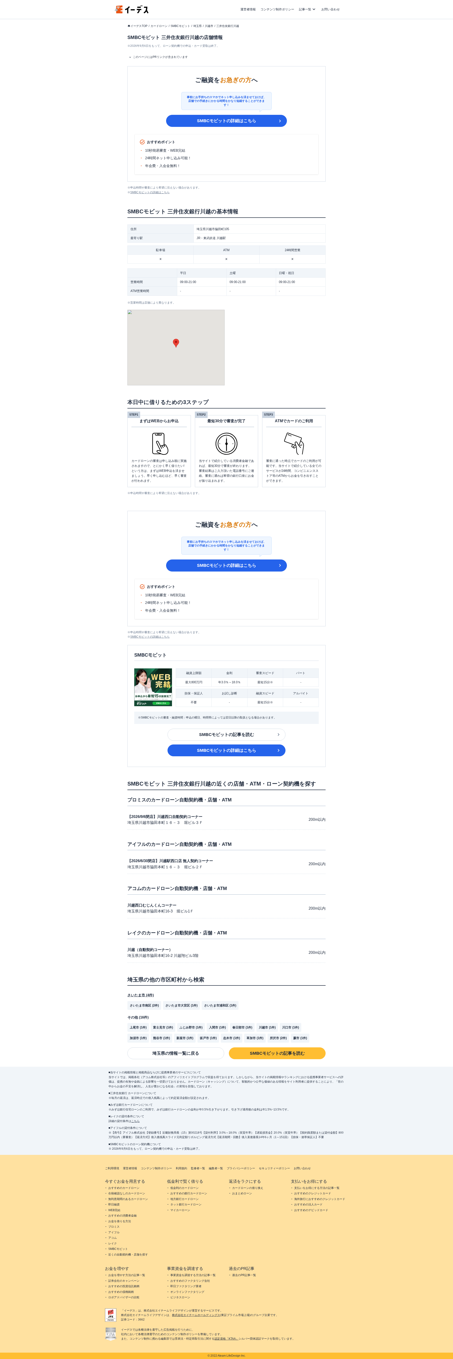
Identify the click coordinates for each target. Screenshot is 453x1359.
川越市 (209, 26)
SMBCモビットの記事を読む (226, 734)
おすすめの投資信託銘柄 (123, 1286)
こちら (135, 1121)
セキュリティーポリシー (274, 1168)
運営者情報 (248, 9)
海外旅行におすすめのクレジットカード (319, 1199)
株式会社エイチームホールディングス (196, 1315)
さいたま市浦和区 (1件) (220, 1005)
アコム (112, 1237)
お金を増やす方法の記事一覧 (126, 1275)
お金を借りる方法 (119, 1221)
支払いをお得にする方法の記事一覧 (317, 1188)
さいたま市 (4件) (140, 995)
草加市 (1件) (255, 1038)
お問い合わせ (330, 9)
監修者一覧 (198, 1168)
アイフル (114, 1232)
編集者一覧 (216, 1168)
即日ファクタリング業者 (185, 1286)
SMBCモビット (180, 26)
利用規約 (181, 1168)
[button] (176, 343)
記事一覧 (305, 9)
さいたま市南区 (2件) (144, 1005)
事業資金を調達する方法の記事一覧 (193, 1275)
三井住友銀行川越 (227, 26)
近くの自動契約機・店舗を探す (128, 1254)
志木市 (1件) (231, 1038)
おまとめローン (242, 1193)
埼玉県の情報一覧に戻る (175, 1053)
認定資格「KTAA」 (226, 1338)
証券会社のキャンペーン (123, 1280)
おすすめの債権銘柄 (121, 1292)
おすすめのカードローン (123, 1188)
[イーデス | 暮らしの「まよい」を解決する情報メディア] (132, 12)
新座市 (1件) (184, 1038)
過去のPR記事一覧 (244, 1275)
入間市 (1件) (217, 1027)
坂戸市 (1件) (208, 1038)
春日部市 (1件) (242, 1027)
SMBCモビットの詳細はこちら (226, 120)
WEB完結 (114, 1210)
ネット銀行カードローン (185, 1204)
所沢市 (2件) (278, 1038)
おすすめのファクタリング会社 (190, 1280)
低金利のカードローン (184, 1188)
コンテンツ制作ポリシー (277, 9)
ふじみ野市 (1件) (191, 1027)
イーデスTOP (138, 26)
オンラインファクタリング (187, 1292)
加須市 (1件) (138, 1038)
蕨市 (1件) (300, 1038)
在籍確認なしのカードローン (126, 1193)
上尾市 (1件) (138, 1027)
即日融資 (114, 1204)
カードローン (159, 26)
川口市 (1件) (290, 1027)
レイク (112, 1243)
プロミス (114, 1226)
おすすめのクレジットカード (312, 1193)
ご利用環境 (112, 1168)
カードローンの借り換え (247, 1188)
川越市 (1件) (267, 1027)
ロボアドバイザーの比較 (123, 1297)
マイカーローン (180, 1210)
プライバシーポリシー (241, 1168)
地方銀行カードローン (184, 1199)
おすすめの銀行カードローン (188, 1193)
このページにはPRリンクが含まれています (160, 57)
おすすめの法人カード (308, 1204)
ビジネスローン (180, 1297)
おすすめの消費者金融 (122, 1215)
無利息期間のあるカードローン (128, 1199)
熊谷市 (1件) (161, 1038)
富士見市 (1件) (163, 1027)
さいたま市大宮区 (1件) (181, 1005)
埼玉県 (197, 26)
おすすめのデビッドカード (311, 1210)
